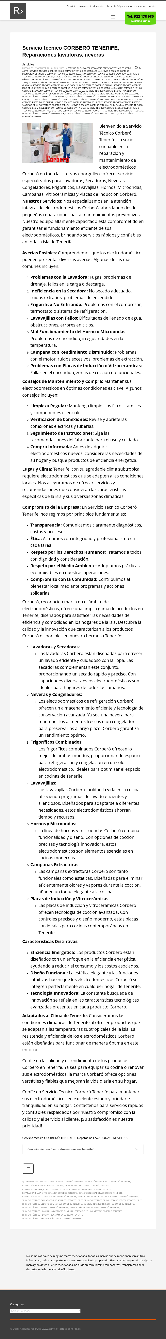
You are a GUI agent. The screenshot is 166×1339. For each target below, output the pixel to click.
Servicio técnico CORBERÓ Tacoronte (83, 110)
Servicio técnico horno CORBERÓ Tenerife (45, 1207)
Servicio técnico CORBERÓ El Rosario (52, 79)
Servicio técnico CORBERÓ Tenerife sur (43, 113)
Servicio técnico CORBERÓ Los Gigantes (88, 96)
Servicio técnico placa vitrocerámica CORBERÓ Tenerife (52, 1214)
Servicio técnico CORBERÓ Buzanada (66, 73)
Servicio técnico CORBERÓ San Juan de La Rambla (97, 105)
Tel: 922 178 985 (140, 16)
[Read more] (28, 1173)
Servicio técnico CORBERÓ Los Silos (51, 99)
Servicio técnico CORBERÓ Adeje (85, 68)
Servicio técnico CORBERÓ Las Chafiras (75, 93)
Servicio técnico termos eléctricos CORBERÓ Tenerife (51, 1218)
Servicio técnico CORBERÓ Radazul (51, 105)
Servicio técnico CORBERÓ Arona (82, 71)
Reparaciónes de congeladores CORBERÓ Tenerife (49, 1196)
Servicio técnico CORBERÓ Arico (47, 71)
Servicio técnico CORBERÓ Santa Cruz (65, 107)
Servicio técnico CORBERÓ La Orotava (106, 90)
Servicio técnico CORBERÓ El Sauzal (92, 79)
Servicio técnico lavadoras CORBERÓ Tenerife (94, 1207)
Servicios (28, 64)
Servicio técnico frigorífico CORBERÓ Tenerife (109, 1203)
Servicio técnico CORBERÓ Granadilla (92, 82)
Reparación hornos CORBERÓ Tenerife (43, 1185)
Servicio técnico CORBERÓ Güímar (94, 85)
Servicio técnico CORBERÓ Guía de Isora (54, 85)
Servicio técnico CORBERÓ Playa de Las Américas (97, 99)
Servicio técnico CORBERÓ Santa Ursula (108, 107)
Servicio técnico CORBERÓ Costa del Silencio (78, 76)
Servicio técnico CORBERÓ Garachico (51, 82)
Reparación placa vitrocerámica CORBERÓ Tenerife (49, 1192)
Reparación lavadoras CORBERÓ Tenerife (87, 1185)
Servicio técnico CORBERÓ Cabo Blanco (108, 73)
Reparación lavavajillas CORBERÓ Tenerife (45, 1189)
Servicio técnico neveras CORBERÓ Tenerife (98, 1211)
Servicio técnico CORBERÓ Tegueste (124, 110)
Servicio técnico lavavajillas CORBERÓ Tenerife (47, 1211)
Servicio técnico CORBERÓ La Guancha (102, 88)
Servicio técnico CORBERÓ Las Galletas (117, 93)
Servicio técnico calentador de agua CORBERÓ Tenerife (52, 1200)
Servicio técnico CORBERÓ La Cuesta (61, 88)
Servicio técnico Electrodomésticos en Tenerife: (61, 1149)
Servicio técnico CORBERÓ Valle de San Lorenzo (91, 113)
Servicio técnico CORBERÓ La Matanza (64, 90)
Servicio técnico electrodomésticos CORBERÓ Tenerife (52, 1203)
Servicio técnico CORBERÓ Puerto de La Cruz (78, 102)
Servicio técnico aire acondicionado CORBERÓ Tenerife (108, 1196)
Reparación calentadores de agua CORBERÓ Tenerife (54, 1181)
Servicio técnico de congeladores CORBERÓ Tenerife (113, 1200)
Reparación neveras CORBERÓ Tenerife (90, 1189)
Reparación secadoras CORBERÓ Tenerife (100, 1192)
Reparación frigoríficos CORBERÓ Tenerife (107, 1181)
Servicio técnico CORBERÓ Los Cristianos (44, 96)
